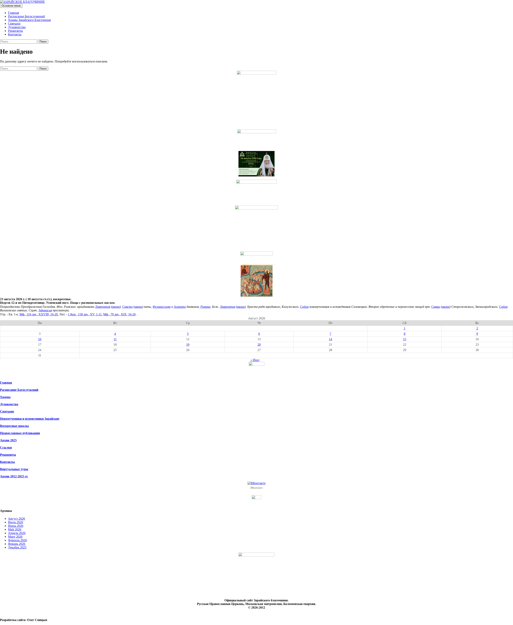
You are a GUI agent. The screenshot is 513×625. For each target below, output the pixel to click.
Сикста (127, 306)
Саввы (435, 306)
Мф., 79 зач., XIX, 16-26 (119, 314)
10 (39, 339)
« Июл (254, 360)
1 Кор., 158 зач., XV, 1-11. (85, 314)
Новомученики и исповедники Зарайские (29, 418)
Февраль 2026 (17, 540)
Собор (304, 306)
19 (187, 344)
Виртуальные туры (14, 469)
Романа (205, 306)
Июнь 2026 (15, 525)
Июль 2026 (15, 522)
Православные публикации (20, 433)
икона (116, 306)
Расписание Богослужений (26, 16)
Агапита (180, 306)
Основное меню (11, 5)
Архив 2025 (8, 440)
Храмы (5, 397)
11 (115, 339)
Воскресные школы (14, 426)
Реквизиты (15, 30)
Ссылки (6, 447)
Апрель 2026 (16, 533)
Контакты (14, 34)
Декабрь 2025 (17, 547)
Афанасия (45, 310)
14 (330, 339)
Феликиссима (161, 306)
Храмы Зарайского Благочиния (29, 20)
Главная (13, 12)
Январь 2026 (16, 543)
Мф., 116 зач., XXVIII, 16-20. (39, 314)
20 (259, 344)
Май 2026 (14, 529)
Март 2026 (15, 536)
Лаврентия (102, 306)
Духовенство (17, 27)
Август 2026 (16, 518)
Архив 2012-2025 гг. (14, 476)
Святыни (14, 23)
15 (404, 339)
